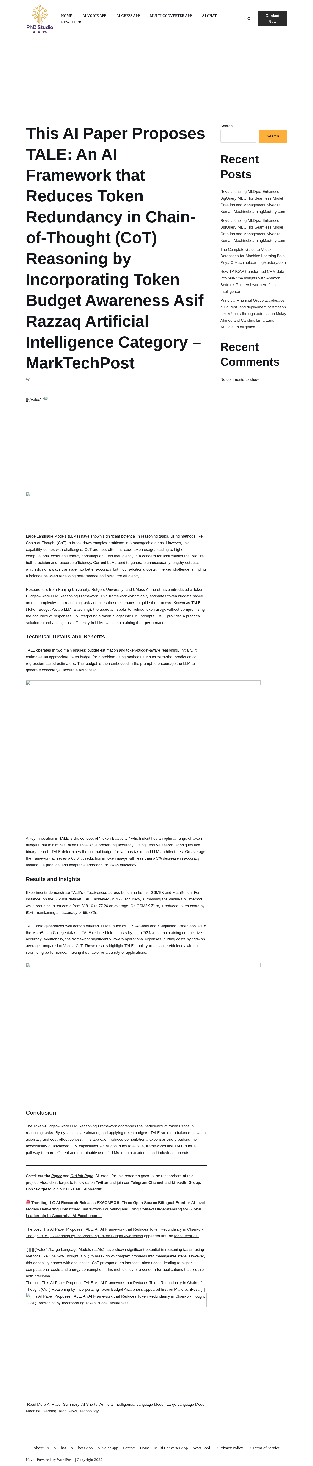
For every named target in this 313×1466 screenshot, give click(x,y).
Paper (56, 1176)
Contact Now (272, 19)
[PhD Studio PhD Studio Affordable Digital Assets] (39, 18)
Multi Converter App (171, 15)
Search (226, 126)
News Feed (71, 22)
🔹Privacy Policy (229, 1448)
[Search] (249, 18)
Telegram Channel (147, 1182)
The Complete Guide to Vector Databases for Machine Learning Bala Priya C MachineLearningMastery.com (253, 256)
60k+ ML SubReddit (84, 1189)
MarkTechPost (186, 1236)
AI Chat (209, 15)
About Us (41, 1448)
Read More (36, 1404)
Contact (129, 1448)
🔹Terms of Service (264, 1448)
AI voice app (94, 15)
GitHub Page (81, 1176)
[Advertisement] (156, 75)
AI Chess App (128, 15)
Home (66, 15)
